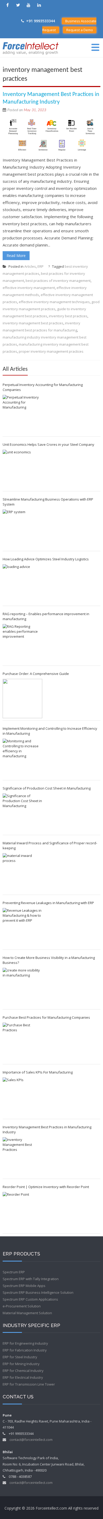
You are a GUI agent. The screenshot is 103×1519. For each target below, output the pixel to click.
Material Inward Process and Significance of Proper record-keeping (50, 845)
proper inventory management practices (51, 351)
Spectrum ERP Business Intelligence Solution (38, 1292)
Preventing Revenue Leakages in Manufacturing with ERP (48, 902)
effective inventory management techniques (54, 301)
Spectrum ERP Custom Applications (30, 1299)
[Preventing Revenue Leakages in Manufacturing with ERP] (22, 927)
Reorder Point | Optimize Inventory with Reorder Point (46, 1186)
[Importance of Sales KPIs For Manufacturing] (22, 1097)
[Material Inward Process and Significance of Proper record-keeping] (22, 873)
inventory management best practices (33, 323)
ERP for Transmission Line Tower (29, 1384)
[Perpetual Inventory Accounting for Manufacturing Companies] (22, 414)
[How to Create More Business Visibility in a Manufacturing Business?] (22, 987)
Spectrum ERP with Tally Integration (31, 1278)
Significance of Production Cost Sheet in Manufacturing (47, 788)
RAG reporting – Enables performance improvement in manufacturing (46, 616)
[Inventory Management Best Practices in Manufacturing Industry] (22, 1157)
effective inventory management (29, 287)
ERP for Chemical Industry (23, 1370)
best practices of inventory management (58, 280)
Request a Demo (79, 30)
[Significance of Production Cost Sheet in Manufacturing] (22, 813)
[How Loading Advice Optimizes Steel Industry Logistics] (22, 584)
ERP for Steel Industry (20, 1357)
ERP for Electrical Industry (23, 1377)
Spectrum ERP (14, 1272)
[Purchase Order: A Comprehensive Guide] (22, 698)
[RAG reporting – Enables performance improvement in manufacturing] (22, 643)
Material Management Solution (27, 1313)
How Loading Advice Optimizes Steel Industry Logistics (46, 559)
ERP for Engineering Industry (25, 1343)
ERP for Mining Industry (21, 1363)
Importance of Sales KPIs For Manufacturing (38, 1072)
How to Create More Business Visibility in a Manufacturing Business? (49, 960)
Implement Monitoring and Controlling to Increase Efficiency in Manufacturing (50, 731)
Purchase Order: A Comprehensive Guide (36, 673)
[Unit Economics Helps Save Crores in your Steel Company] (22, 469)
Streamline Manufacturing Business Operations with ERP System (48, 502)
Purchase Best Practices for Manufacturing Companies (46, 1017)
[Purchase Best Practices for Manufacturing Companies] (22, 1042)
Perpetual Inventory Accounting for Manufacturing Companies (43, 387)
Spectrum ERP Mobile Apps (24, 1285)
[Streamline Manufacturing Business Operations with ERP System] (22, 529)
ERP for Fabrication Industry (25, 1350)
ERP (41, 266)
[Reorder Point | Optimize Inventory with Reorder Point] (22, 1211)
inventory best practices (68, 316)
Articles (30, 266)
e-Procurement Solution (22, 1306)
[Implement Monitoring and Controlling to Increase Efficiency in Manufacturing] (22, 758)
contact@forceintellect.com (31, 1439)
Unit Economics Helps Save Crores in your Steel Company (48, 444)
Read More (16, 255)
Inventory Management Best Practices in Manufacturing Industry (47, 1129)
